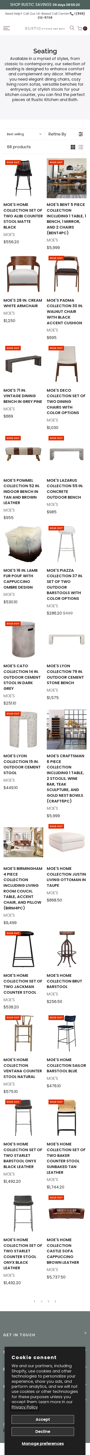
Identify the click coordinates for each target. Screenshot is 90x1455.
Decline (42, 1431)
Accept (43, 1419)
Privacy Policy (25, 1407)
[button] (12, 28)
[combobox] (24, 134)
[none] (23, 178)
